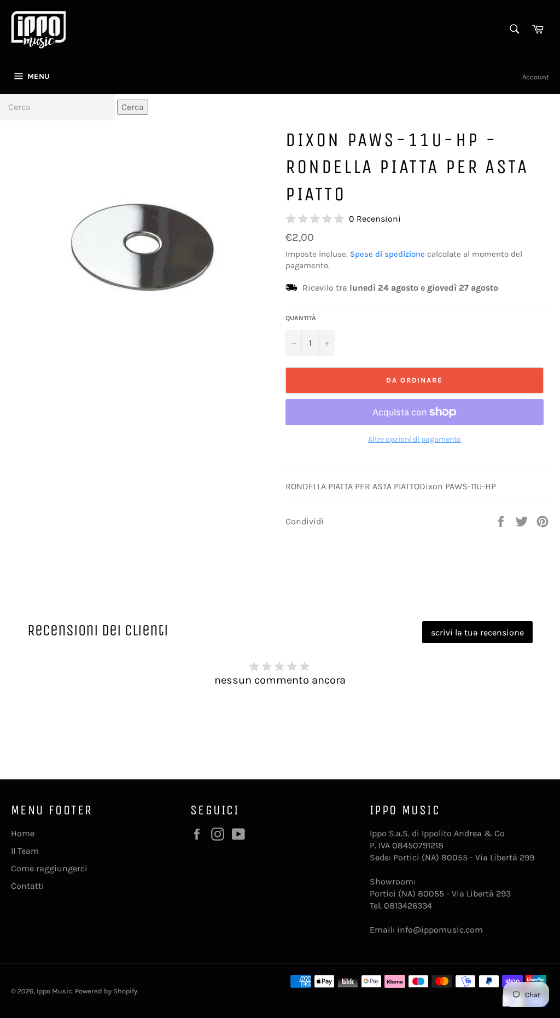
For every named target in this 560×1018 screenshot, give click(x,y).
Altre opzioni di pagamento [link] (414, 439)
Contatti (27, 886)
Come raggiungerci (49, 868)
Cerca (132, 107)
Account (535, 77)
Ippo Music (54, 991)
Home (22, 833)
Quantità (300, 318)
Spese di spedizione (387, 254)
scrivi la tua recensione (477, 632)
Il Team (25, 851)
